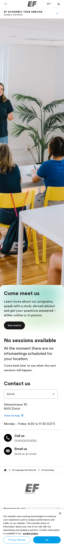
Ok (46, 539)
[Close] (60, 513)
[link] (23, 13)
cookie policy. (30, 533)
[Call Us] (58, 4)
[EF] (32, 4)
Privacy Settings (17, 539)
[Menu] (57, 13)
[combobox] (31, 394)
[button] (5, 4)
